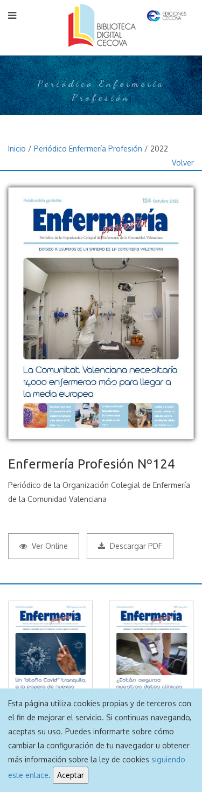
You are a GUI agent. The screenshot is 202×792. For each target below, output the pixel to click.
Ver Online (49, 545)
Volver (183, 162)
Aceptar (70, 775)
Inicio (17, 148)
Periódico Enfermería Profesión (88, 148)
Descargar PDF (135, 545)
